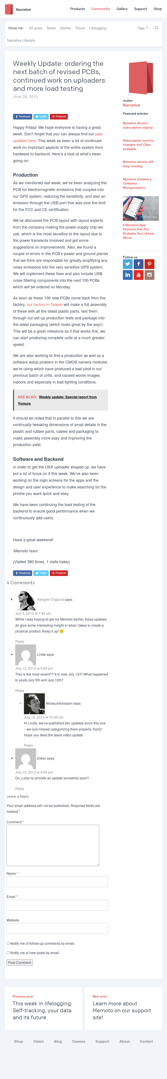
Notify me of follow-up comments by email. (42, 943)
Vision (38, 1041)
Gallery (122, 9)
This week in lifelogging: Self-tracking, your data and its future (42, 1010)
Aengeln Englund (50, 599)
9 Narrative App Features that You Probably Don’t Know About (138, 231)
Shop (158, 9)
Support (140, 9)
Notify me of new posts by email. (35, 952)
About (124, 1041)
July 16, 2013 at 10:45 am (43, 717)
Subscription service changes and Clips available (138, 144)
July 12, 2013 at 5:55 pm (34, 668)
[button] (156, 28)
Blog (58, 1041)
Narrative (131, 105)
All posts (35, 27)
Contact (146, 1041)
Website (13, 920)
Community (100, 9)
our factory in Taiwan (45, 304)
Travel (80, 27)
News (51, 27)
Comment (15, 821)
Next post (100, 996)
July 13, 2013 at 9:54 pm (34, 772)
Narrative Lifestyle (21, 40)
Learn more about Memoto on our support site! (122, 1010)
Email (12, 896)
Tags (141, 27)
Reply (19, 641)
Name (12, 873)
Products (77, 9)
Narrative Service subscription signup (138, 125)
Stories (65, 27)
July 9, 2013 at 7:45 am (33, 613)
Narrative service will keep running (138, 163)
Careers (78, 1041)
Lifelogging (97, 27)
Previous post (23, 996)
